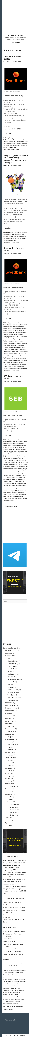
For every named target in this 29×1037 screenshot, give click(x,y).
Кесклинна (13, 804)
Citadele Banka (12, 661)
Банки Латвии (7, 939)
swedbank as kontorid (21, 336)
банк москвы (12, 970)
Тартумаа (8, 789)
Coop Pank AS (12, 664)
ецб (25, 981)
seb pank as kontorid (14, 464)
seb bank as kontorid (14, 453)
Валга (9, 726)
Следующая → (14, 506)
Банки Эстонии (15, 35)
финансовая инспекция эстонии (10, 1003)
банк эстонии (15, 972)
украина (10, 1001)
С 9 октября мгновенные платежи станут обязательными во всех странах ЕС (14, 875)
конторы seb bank (13, 494)
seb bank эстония (10, 462)
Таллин (10, 802)
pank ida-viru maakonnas (14, 332)
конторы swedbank (15, 145)
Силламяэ (11, 750)
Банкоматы (9, 721)
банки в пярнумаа (22, 141)
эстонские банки (12, 368)
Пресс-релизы (10, 711)
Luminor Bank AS (13, 679)
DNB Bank (11, 669)
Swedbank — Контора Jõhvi (13, 249)
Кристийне (13, 807)
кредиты (17, 986)
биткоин (21, 972)
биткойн (10, 974)
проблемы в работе (19, 999)
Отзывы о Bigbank (19, 907)
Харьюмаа (8, 794)
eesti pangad (8, 325)
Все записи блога (16, 232)
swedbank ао (14, 345)
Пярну (7, 138)
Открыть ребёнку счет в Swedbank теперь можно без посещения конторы (15, 159)
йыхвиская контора (14, 360)
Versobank (11, 695)
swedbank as (18, 334)
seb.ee (23, 472)
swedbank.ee (12, 347)
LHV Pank (11, 677)
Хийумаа (8, 817)
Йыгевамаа (9, 752)
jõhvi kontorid (23, 325)
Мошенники (11, 700)
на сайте (10, 1020)
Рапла (10, 781)
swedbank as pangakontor (10, 338)
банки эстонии (17, 143)
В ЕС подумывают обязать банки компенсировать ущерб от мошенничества (14, 882)
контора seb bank (14, 491)
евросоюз (22, 981)
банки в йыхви (11, 357)
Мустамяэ (13, 812)
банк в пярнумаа (18, 140)
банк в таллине (10, 963)
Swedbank (8, 232)
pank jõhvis (12, 334)
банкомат (17, 970)
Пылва (10, 771)
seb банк (18, 472)
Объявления (9, 703)
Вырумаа (8, 734)
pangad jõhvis (18, 330)
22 (8, 506)
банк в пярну (9, 140)
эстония (17, 238)
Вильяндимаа (9, 729)
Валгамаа (8, 724)
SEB (9, 684)
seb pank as (19, 462)
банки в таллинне (22, 966)
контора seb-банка (12, 492)
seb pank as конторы (15, 470)
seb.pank (5, 474)
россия (5, 1001)
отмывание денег (9, 999)
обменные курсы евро (10, 990)
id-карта (4, 963)
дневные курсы (11, 977)
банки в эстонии (8, 143)
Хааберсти (13, 815)
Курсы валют (7, 716)
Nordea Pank (12, 682)
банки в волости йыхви (15, 353)
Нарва (10, 747)
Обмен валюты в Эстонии (12, 951)
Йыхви (16, 323)
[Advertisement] (14, 19)
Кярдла (10, 820)
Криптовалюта (12, 697)
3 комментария (9, 500)
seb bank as (18, 451)
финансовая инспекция (17, 1001)
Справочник (19, 138)
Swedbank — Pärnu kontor (12, 57)
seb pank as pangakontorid (18, 466)
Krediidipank (11, 674)
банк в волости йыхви (15, 474)
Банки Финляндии (9, 941)
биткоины (5, 974)
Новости (24, 232)
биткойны (14, 974)
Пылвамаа (9, 768)
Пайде (10, 825)
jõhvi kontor (16, 325)
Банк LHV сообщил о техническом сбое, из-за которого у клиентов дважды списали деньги (14, 863)
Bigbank (10, 658)
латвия (22, 986)
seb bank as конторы (15, 460)
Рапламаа (8, 778)
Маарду (10, 799)
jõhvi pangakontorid (18, 326)
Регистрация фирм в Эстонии (13, 954)
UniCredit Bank (12, 692)
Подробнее (7, 133)
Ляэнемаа (8, 763)
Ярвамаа (8, 823)
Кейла (10, 797)
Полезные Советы (11, 708)
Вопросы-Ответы (11, 650)
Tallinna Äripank (13, 690)
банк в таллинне (17, 963)
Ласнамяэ (13, 810)
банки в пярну (13, 141)
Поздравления (10, 705)
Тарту (9, 791)
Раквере (10, 760)
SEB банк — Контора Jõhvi (13, 377)
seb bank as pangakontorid (18, 455)
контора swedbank (14, 364)
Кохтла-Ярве (12, 744)
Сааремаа (8, 784)
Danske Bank (12, 666)
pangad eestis (7, 328)
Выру (9, 737)
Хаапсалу (11, 765)
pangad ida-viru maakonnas (19, 328)
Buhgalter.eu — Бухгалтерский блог (14, 931)
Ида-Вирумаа (9, 323)
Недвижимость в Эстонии (12, 949)
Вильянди (11, 731)
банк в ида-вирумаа (13, 349)
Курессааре (11, 786)
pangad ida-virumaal (8, 330)
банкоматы (23, 970)
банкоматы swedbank (7, 972)
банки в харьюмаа (7, 968)
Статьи (7, 713)
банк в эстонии (9, 234)
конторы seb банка (12, 496)
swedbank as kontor (8, 336)
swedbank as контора (15, 343)
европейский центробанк (13, 981)
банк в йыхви (20, 351)
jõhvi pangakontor (8, 326)
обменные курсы (16, 988)
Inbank (10, 671)
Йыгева (10, 755)
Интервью (8, 653)
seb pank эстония (10, 472)
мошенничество (6, 988)
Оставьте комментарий (12, 149)
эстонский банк (11, 147)
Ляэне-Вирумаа (10, 758)
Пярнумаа (12, 138)
